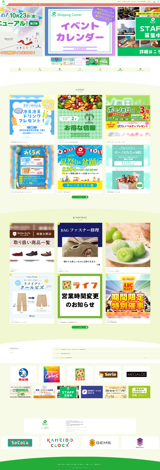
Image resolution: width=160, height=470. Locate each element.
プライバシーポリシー (91, 464)
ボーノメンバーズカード (149, 1)
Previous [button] (42, 32)
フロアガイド (119, 1)
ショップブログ (128, 1)
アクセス (138, 1)
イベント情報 (123, 1)
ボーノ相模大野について (63, 464)
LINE (158, 2)
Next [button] (118, 32)
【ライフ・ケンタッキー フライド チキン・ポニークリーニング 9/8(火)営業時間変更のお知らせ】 (56, 4)
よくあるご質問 (71, 464)
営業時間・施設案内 (143, 1)
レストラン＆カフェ (133, 1)
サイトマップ (84, 464)
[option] (80, 31)
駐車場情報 (154, 2)
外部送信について (99, 464)
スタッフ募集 (77, 464)
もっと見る (80, 197)
